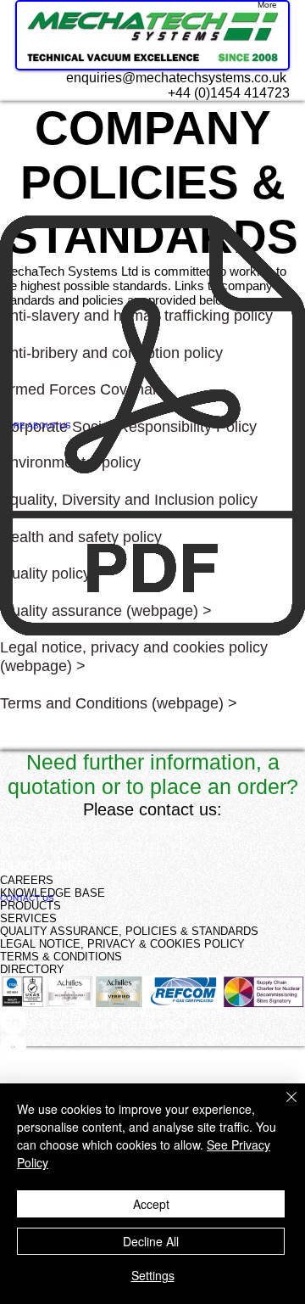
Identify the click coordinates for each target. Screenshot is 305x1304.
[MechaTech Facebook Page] (152, 1074)
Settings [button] (153, 1275)
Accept (151, 1203)
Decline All (151, 1241)
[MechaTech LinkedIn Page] (152, 1021)
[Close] (281, 1107)
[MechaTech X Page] (152, 1047)
